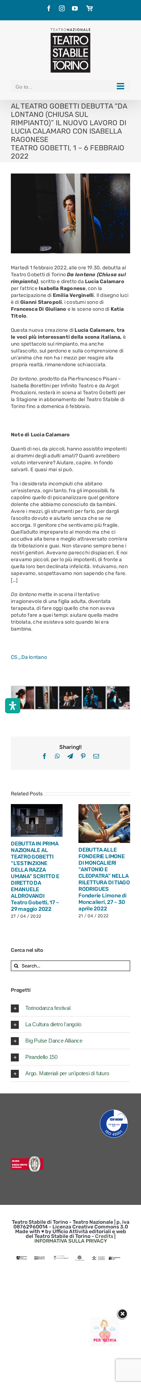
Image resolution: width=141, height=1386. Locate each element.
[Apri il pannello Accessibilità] (12, 705)
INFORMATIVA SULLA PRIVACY (70, 1241)
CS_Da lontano (29, 657)
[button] (70, 1008)
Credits (104, 1236)
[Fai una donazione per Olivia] (104, 1320)
